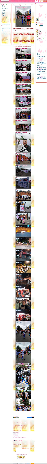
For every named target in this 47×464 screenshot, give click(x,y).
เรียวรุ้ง (14, 440)
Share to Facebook (29, 417)
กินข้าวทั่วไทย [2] (3, 10)
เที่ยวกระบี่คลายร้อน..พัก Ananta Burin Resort (41, 67)
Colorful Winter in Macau (39, 61)
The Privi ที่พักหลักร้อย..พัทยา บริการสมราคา (41, 71)
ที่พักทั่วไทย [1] (3, 6)
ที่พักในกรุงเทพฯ (3, 5)
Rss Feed (38, 22)
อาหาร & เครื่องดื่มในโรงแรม (5, 8)
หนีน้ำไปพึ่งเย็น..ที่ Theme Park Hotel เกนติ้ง (41, 69)
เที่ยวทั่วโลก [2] (3, 14)
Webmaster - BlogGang (39, 39)
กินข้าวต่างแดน (3, 11)
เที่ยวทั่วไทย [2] (3, 13)
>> (10, 18)
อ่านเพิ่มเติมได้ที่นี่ (28, 463)
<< (1, 18)
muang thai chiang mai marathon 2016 (6, 24)
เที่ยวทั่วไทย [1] (3, 12)
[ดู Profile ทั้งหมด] (42, 20)
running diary (3, 15)
